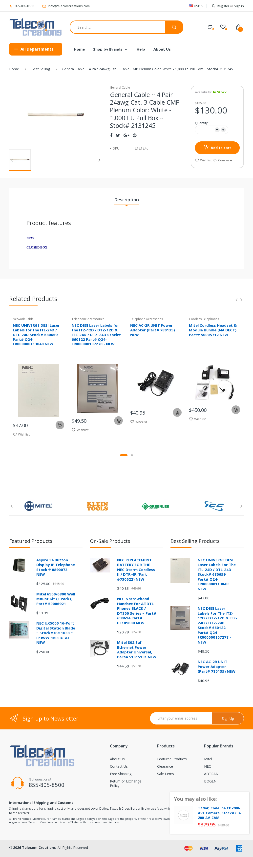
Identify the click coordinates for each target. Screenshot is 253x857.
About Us (117, 759)
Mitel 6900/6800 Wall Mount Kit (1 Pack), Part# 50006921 (55, 598)
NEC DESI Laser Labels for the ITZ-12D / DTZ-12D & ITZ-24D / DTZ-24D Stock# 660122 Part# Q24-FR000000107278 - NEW (96, 334)
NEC (207, 766)
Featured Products (172, 759)
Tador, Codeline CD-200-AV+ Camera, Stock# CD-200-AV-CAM (219, 813)
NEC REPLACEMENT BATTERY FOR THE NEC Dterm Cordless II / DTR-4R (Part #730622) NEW (136, 569)
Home (14, 69)
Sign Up (228, 718)
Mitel (208, 759)
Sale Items (165, 773)
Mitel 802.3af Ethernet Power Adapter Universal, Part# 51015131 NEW (136, 649)
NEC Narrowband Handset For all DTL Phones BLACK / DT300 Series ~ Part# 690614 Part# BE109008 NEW (136, 610)
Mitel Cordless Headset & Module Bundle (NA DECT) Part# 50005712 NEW (213, 330)
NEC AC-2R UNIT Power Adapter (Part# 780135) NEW (152, 330)
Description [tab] (126, 200)
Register (223, 6)
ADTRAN (211, 773)
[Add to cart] (60, 425)
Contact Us (119, 766)
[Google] (126, 135)
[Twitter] (118, 135)
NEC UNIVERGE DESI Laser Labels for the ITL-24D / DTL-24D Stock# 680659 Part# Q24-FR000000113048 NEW (36, 334)
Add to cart (221, 147)
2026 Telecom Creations (34, 847)
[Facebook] (111, 135)
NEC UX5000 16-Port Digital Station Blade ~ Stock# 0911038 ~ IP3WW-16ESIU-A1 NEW (55, 633)
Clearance (165, 766)
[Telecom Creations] (35, 27)
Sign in (239, 6)
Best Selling (40, 69)
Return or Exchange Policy (125, 783)
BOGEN (210, 781)
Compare (225, 160)
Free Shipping (120, 773)
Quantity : (202, 123)
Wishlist (206, 160)
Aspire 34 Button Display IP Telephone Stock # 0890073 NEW (55, 567)
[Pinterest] (134, 135)
